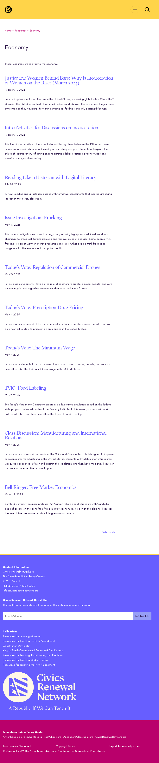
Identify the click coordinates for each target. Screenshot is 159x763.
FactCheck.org (52, 736)
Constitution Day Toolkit (16, 645)
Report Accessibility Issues (124, 746)
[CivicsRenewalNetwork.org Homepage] (8, 9)
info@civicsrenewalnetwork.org (20, 590)
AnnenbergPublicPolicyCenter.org (22, 736)
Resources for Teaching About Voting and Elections (33, 655)
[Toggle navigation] (135, 9)
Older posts (108, 532)
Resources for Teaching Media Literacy (25, 660)
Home (8, 30)
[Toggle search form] (147, 9)
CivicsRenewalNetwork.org (110, 736)
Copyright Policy (65, 746)
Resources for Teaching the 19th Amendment (29, 641)
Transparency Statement (17, 746)
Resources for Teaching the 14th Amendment (29, 664)
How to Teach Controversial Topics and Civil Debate (33, 650)
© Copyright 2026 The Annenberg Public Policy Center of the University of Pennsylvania (54, 751)
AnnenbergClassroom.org (78, 736)
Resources (21, 30)
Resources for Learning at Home (22, 636)
